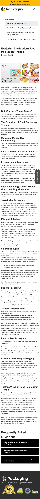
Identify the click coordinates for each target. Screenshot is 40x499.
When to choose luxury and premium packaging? (15, 451)
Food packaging (14, 91)
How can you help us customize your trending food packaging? (18, 459)
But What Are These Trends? (16, 23)
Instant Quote (38, 177)
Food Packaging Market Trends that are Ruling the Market (20, 34)
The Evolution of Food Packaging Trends (21, 28)
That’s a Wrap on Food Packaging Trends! (21, 39)
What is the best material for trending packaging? (16, 443)
